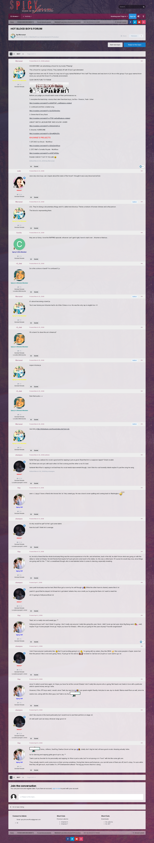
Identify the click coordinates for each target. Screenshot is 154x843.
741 (20, 84)
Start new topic (115, 45)
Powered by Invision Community (136, 839)
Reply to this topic (134, 45)
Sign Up (132, 16)
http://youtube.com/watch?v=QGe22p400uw (44, 146)
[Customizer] (139, 16)
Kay (19, 488)
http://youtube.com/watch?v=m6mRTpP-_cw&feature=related (50, 103)
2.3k (20, 256)
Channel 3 (64, 822)
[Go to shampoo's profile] (19, 466)
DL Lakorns (109, 822)
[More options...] (142, 61)
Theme (10, 840)
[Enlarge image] (55, 157)
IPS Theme (11, 838)
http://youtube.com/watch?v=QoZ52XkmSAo (44, 111)
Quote (36, 166)
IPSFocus (20, 838)
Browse (15, 16)
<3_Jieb (19, 263)
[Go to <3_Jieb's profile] (19, 275)
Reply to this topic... (29, 797)
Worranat (22, 35)
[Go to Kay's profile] (19, 499)
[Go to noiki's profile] (19, 182)
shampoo (19, 455)
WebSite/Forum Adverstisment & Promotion (44, 37)
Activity (27, 16)
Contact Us (19, 840)
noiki (19, 171)
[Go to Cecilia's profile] (19, 244)
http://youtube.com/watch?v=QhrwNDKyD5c (44, 133)
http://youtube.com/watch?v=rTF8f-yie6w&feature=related (49, 118)
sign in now (56, 788)
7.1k (20, 287)
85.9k (20, 478)
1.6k (20, 511)
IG (17, 823)
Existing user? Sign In (119, 16)
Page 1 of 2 (31, 54)
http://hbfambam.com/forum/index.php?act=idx (53, 429)
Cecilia (19, 233)
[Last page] (23, 54)
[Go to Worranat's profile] (13, 36)
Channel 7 (64, 824)
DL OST (107, 824)
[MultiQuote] (31, 166)
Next (18, 54)
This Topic (135, 7)
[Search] (144, 7)
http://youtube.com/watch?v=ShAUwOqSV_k (44, 126)
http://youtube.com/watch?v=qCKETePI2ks (44, 153)
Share (124, 36)
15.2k (20, 194)
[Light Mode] (143, 16)
